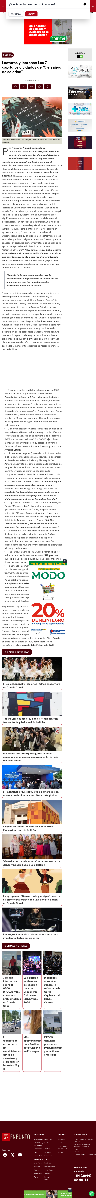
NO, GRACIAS (16, 14)
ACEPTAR (31, 14)
